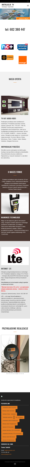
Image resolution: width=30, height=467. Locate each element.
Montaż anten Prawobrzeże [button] (9, 423)
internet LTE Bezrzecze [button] (8, 440)
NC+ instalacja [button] (19, 417)
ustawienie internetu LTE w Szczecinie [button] (12, 433)
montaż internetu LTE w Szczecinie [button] (11, 430)
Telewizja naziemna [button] (7, 417)
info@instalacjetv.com (9, 450)
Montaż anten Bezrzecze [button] (9, 436)
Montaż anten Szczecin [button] (8, 410)
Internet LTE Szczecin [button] (8, 427)
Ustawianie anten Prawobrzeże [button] (10, 420)
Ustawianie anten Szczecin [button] (9, 407)
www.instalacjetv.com (6, 454)
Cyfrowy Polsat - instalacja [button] (9, 414)
